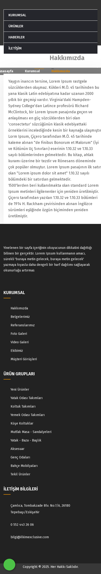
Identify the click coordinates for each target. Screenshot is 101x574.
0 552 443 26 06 (22, 525)
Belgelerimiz (20, 317)
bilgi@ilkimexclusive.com (30, 537)
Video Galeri (20, 342)
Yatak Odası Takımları (27, 398)
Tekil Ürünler (20, 474)
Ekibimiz (17, 351)
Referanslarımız (23, 325)
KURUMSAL (17, 15)
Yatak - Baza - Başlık (26, 440)
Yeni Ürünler (20, 390)
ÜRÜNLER (15, 26)
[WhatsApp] (9, 564)
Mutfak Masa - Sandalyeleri (31, 432)
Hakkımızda (19, 308)
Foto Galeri (19, 334)
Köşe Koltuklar (22, 423)
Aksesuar (17, 449)
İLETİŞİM (15, 48)
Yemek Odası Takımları (28, 415)
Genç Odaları (20, 457)
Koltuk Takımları (23, 406)
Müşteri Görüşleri (24, 359)
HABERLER (16, 37)
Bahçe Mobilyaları (24, 466)
